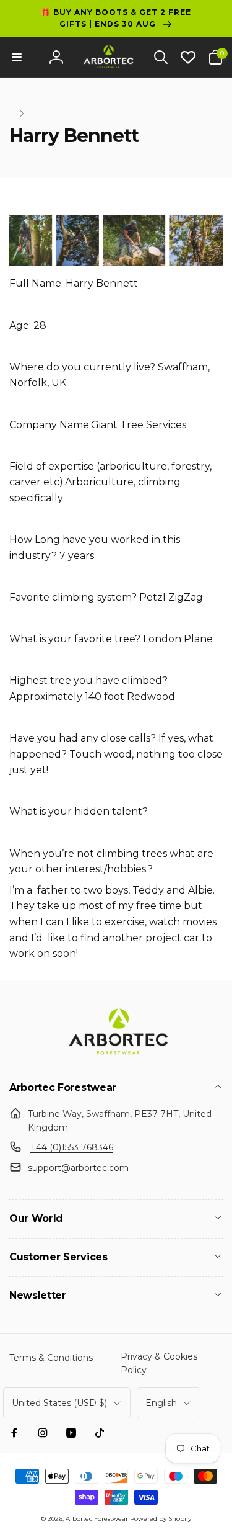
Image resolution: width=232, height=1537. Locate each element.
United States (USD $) (59, 1403)
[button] (16, 57)
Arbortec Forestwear (97, 1519)
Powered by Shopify (160, 1519)
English (161, 1403)
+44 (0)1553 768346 (71, 1147)
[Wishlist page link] (188, 57)
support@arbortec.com (78, 1167)
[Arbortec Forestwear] (116, 1054)
